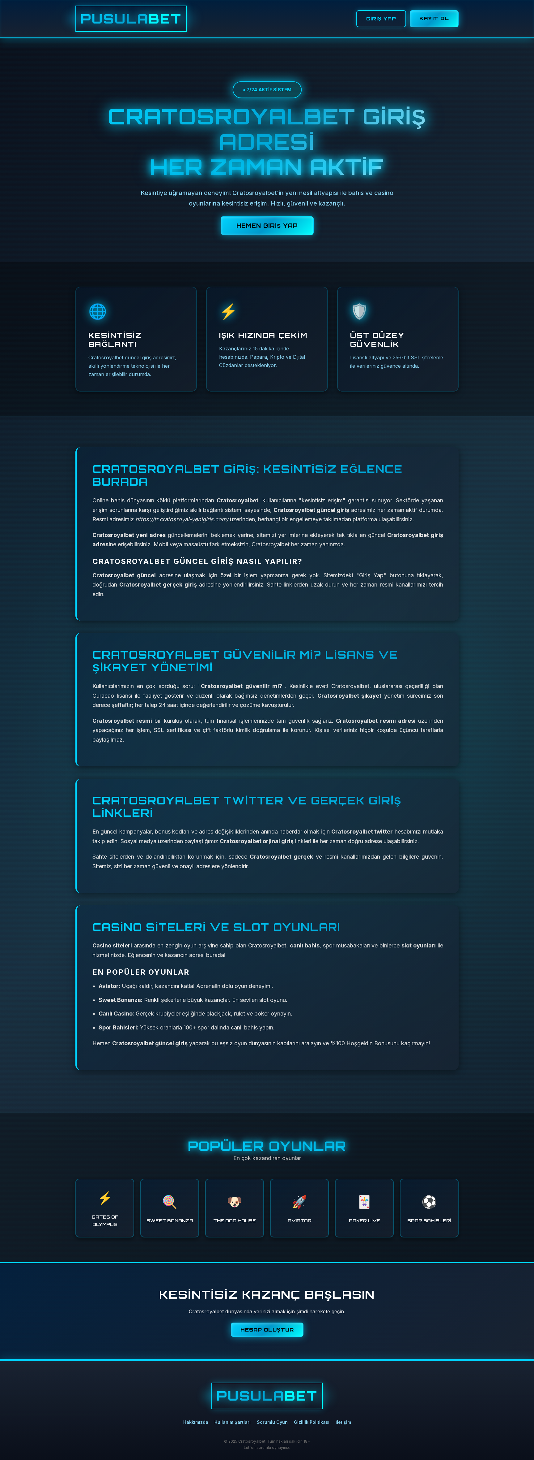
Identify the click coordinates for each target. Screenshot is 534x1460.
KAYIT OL (434, 18)
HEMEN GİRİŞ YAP (267, 225)
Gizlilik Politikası (311, 1422)
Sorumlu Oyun (272, 1422)
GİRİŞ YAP (381, 18)
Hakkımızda (195, 1422)
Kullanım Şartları (232, 1422)
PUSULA (131, 19)
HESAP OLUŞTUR (267, 1330)
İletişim (343, 1422)
